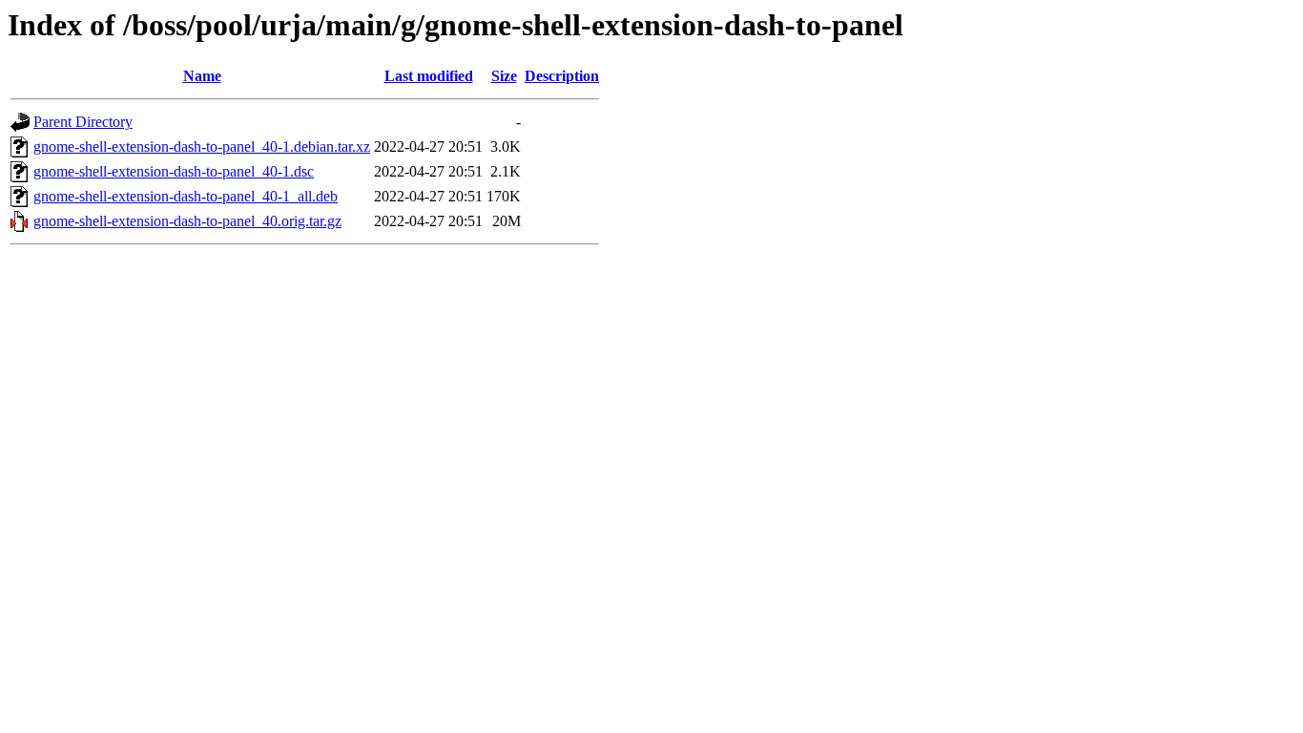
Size (504, 76)
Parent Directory (83, 122)
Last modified (428, 76)
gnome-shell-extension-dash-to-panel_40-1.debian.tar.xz (201, 146)
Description (562, 76)
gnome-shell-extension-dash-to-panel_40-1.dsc (173, 171)
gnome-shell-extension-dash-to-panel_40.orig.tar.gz (187, 221)
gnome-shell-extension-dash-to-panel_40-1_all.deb (185, 196)
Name (202, 76)
